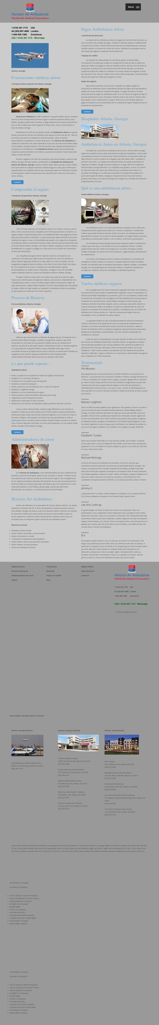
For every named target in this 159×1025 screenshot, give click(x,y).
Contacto (17, 182)
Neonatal (50, 571)
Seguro (14, 580)
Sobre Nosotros (87, 571)
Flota (48, 580)
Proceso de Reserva (19, 571)
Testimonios (51, 567)
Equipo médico (87, 567)
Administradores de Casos (22, 575)
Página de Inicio (18, 567)
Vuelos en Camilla (53, 575)
